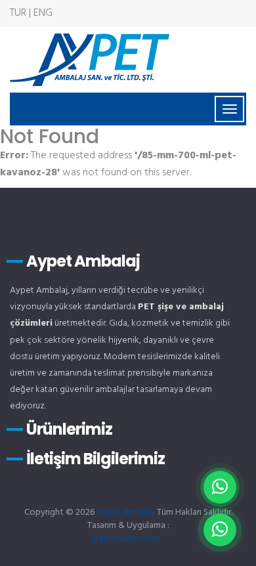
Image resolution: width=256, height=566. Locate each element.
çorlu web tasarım (128, 538)
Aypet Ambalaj (125, 512)
